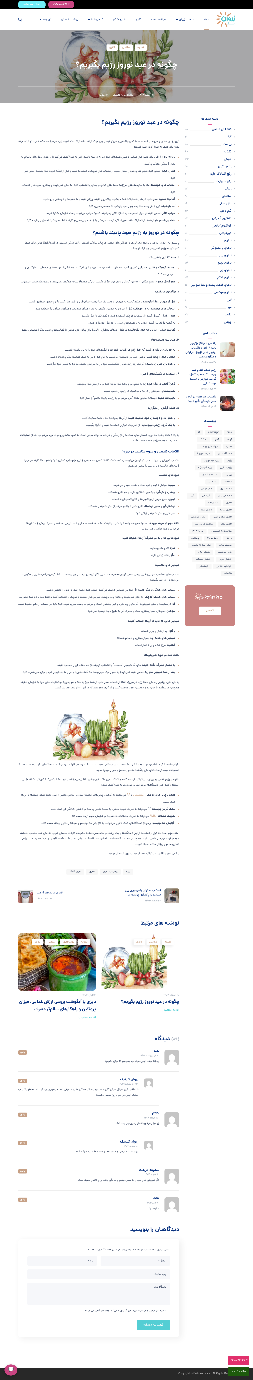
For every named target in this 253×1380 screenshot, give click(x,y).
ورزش (228, 322)
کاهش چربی (225, 559)
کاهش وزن (204, 552)
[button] (61, 4)
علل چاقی (225, 203)
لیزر (229, 299)
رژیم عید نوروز (110, 872)
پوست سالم (225, 545)
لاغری (112, 48)
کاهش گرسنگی (203, 559)
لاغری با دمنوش (221, 248)
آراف (229, 440)
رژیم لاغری (68, 942)
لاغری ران (225, 270)
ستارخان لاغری (209, 475)
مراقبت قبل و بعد (204, 524)
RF (129, 795)
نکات (37, 942)
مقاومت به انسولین (222, 531)
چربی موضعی (225, 552)
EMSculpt (213, 433)
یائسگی (228, 573)
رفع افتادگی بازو (221, 174)
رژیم (128, 872)
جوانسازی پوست (209, 447)
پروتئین (195, 538)
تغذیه (140, 48)
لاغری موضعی (223, 292)
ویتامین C (212, 538)
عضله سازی (226, 489)
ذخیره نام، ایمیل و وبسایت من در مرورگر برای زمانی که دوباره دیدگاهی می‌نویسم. (125, 1311)
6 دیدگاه (103, 95)
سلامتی (126, 48)
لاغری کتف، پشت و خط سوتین (211, 285)
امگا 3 (203, 440)
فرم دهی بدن (225, 496)
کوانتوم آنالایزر (222, 225)
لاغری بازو (225, 255)
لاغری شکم (224, 277)
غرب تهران (206, 489)
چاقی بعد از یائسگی (201, 545)
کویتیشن (138, 795)
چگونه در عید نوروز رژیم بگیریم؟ (150, 1002)
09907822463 (238, 1360)
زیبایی (228, 188)
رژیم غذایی (226, 468)
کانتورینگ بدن (222, 218)
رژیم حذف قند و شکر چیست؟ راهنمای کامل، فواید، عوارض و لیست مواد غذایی (202, 377)
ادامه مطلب (171, 1010)
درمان (228, 159)
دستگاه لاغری (225, 454)
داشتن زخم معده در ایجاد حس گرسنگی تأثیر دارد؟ (201, 399)
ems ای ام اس (222, 129)
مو (230, 307)
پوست (227, 144)
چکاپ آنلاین (239, 1371)
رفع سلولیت (224, 181)
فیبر (192, 496)
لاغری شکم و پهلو (222, 517)
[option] (140, 974)
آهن (217, 440)
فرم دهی (226, 211)
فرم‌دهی (206, 496)
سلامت (228, 482)
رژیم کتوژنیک (205, 468)
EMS (153, 816)
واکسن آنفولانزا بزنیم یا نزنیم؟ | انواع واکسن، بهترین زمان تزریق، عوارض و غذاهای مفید (200, 350)
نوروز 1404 (75, 872)
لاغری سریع (226, 510)
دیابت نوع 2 (203, 454)
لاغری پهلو (225, 262)
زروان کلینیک (119, 95)
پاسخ (22, 1052)
